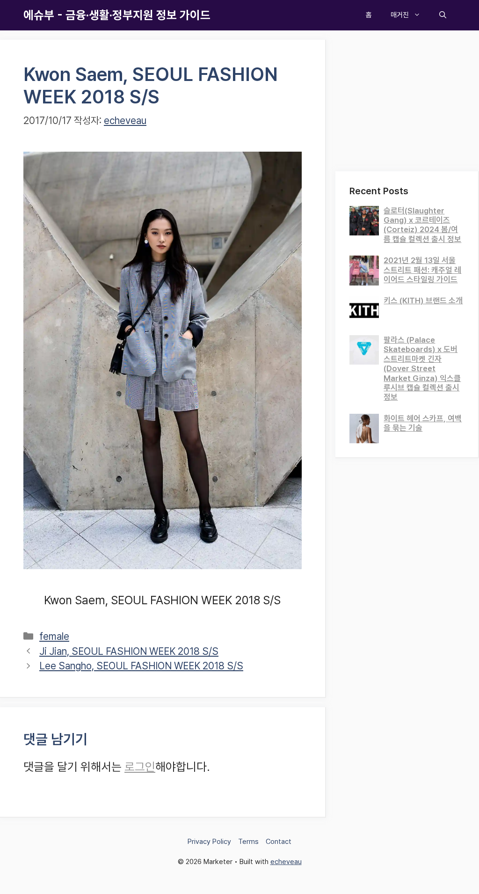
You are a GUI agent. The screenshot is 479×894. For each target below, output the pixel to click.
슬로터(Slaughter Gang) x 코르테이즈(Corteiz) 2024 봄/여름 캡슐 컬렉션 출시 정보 (422, 225)
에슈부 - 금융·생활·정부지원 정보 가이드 (116, 15)
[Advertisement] (407, 98)
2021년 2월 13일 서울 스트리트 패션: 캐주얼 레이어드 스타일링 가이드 (422, 270)
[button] (443, 15)
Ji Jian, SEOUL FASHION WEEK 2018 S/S (128, 651)
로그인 (139, 767)
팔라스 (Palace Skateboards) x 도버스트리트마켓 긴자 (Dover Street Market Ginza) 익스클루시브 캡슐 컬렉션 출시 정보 (422, 368)
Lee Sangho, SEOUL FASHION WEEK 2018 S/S (141, 666)
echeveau (286, 861)
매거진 (400, 15)
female (54, 636)
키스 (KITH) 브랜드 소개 (423, 300)
